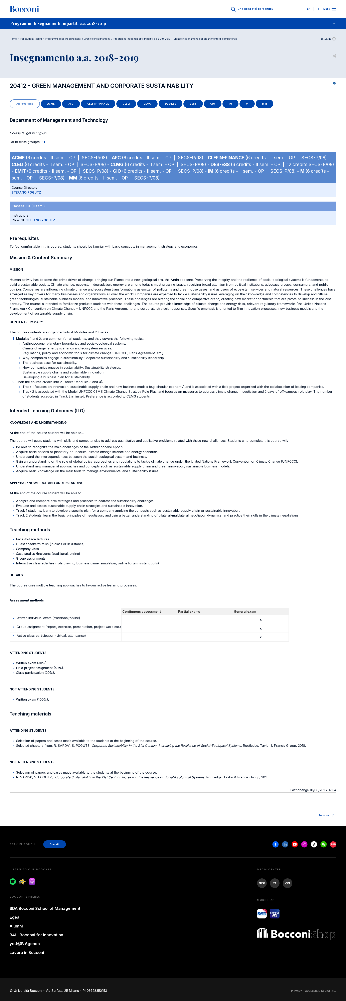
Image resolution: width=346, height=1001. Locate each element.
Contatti (326, 39)
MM (264, 103)
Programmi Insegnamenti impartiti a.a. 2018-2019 (142, 38)
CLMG (147, 103)
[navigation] (173, 23)
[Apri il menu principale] (334, 9)
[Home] (24, 9)
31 (43, 142)
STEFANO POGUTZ (26, 192)
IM (230, 103)
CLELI (126, 103)
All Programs (24, 103)
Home (13, 38)
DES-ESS (170, 103)
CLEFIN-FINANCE (98, 103)
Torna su (324, 815)
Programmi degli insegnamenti (63, 38)
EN (308, 8)
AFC (70, 103)
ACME (51, 103)
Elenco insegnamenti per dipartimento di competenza (205, 38)
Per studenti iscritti (31, 38)
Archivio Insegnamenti (97, 38)
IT (318, 8)
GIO (212, 103)
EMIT (193, 103)
